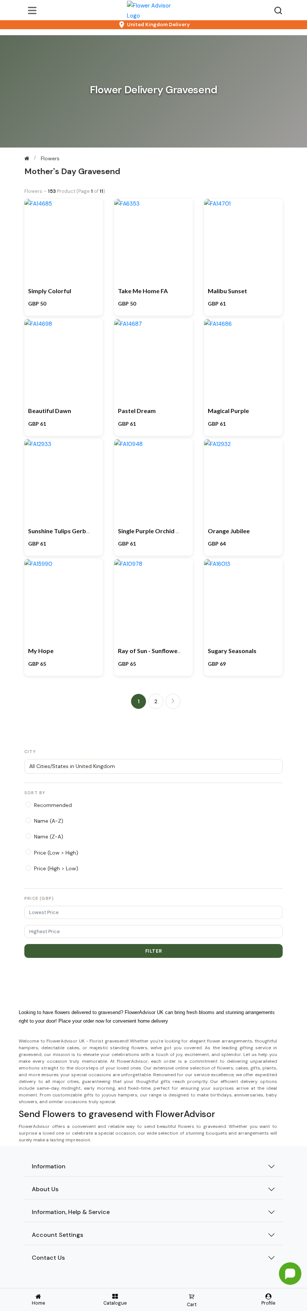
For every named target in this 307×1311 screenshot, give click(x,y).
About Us (45, 1189)
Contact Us (48, 1258)
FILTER (153, 951)
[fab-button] (290, 1273)
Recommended (53, 805)
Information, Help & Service (71, 1212)
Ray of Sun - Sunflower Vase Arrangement (175, 650)
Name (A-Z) (48, 820)
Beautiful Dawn (49, 410)
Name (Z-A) (48, 836)
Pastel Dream (137, 410)
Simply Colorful (49, 290)
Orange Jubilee (229, 530)
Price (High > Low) (56, 868)
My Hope (41, 650)
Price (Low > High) (56, 852)
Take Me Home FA (143, 290)
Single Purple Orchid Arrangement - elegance (180, 530)
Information (49, 1166)
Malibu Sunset (227, 290)
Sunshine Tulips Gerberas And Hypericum (85, 530)
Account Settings (57, 1235)
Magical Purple (228, 410)
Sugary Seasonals (232, 650)
